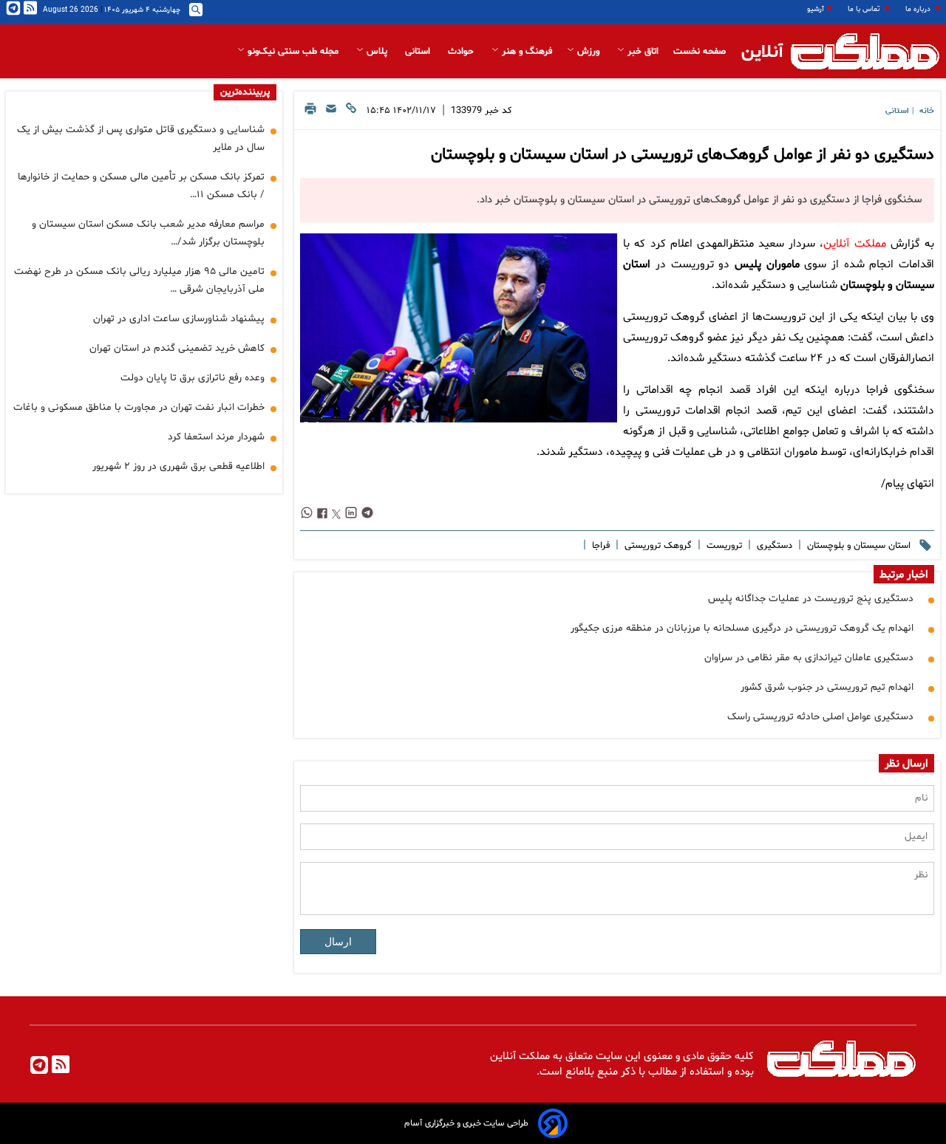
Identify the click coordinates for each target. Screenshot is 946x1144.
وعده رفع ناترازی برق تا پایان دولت (192, 378)
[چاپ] (310, 112)
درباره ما (919, 9)
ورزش (588, 51)
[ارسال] (331, 112)
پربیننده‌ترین (245, 92)
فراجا (599, 545)
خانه (926, 111)
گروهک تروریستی (657, 545)
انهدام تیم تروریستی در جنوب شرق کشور (827, 687)
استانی (419, 51)
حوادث (462, 51)
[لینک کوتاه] (351, 112)
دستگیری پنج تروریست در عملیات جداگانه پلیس (810, 599)
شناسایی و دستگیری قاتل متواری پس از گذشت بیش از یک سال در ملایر (141, 138)
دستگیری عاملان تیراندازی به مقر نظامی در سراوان (808, 658)
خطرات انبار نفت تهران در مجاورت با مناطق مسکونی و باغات (139, 407)
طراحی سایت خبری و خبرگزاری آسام (466, 1123)
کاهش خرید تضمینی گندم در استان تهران (177, 348)
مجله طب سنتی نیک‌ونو (293, 51)
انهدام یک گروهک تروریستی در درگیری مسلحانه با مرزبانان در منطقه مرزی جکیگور (742, 628)
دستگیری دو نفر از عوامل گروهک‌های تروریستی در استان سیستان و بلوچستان (682, 155)
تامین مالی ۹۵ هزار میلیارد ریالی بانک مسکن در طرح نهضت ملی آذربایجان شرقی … (139, 280)
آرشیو (815, 9)
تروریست (723, 545)
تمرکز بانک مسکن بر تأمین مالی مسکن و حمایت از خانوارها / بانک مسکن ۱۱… (141, 186)
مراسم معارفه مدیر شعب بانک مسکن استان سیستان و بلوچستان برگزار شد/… (148, 233)
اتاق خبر (642, 51)
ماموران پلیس (767, 265)
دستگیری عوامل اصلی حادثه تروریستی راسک (820, 717)
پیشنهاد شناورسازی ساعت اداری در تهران (179, 319)
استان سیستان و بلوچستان (857, 545)
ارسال (338, 942)
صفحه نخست (699, 51)
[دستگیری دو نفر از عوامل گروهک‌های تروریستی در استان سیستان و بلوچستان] (458, 327)
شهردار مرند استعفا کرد (216, 437)
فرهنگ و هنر (525, 51)
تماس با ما (865, 9)
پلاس (377, 51)
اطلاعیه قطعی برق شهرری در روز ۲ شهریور (178, 466)
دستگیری (773, 545)
